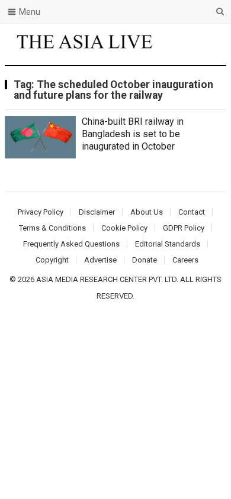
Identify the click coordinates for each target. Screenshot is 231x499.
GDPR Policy (183, 227)
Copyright (52, 259)
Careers (185, 259)
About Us (146, 212)
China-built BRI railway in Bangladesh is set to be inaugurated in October (133, 134)
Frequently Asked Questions (71, 243)
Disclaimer (97, 212)
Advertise (100, 259)
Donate (144, 259)
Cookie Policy (124, 227)
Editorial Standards (167, 243)
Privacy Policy (40, 212)
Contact (191, 212)
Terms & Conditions (52, 227)
